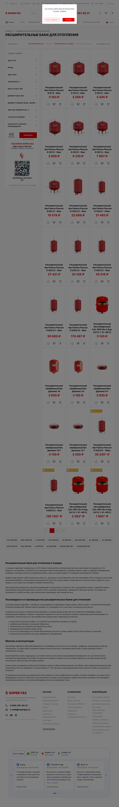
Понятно (68, 20)
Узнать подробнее (52, 20)
